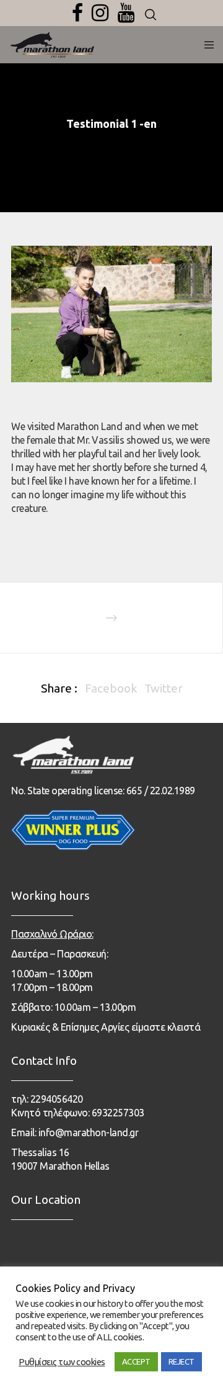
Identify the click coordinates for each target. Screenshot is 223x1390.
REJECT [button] (181, 1361)
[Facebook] (77, 13)
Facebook (111, 688)
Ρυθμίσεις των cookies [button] (62, 1361)
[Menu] (205, 44)
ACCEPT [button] (136, 1361)
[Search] (150, 14)
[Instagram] (100, 13)
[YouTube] (126, 13)
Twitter (163, 688)
